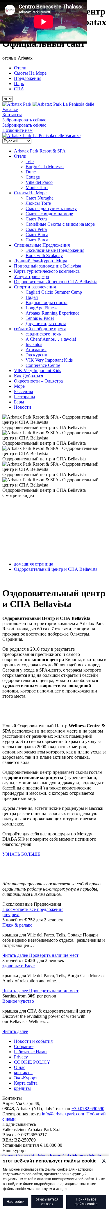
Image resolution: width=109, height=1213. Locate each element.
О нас (19, 1067)
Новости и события (33, 1041)
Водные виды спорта (46, 302)
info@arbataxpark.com (63, 1113)
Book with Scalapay (44, 255)
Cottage (33, 177)
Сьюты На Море (30, 73)
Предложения (27, 78)
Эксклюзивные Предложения (55, 250)
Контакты (12, 114)
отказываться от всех (47, 1201)
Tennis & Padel (40, 318)
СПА (19, 88)
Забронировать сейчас (24, 119)
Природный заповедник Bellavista (47, 265)
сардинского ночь (43, 333)
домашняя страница (33, 563)
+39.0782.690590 (88, 1108)
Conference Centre (43, 365)
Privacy (21, 1056)
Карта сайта (25, 1083)
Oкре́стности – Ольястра (38, 380)
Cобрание (23, 1046)
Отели (20, 67)
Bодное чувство (18, 1001)
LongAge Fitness (41, 307)
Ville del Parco (39, 182)
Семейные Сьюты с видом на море (60, 224)
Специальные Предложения (42, 245)
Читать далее (15, 955)
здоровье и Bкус (18, 965)
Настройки (15, 1202)
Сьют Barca (37, 234)
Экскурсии (36, 354)
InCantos (34, 344)
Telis (30, 161)
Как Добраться (28, 375)
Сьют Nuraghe (39, 197)
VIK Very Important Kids (49, 360)
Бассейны (23, 391)
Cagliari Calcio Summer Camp (54, 292)
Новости (22, 407)
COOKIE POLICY (32, 1062)
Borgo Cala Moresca (45, 166)
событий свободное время (40, 328)
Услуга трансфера (31, 276)
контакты (23, 1072)
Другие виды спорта (46, 323)
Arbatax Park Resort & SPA (40, 150)
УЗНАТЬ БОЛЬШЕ (21, 854)
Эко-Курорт (25, 1077)
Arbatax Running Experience (52, 313)
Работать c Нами (30, 1051)
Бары (19, 401)
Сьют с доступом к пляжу (51, 208)
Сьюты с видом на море (49, 213)
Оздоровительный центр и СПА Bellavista (55, 281)
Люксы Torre (38, 203)
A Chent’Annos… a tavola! (51, 339)
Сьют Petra (36, 218)
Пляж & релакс (17, 925)
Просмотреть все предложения (32, 909)
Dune (31, 171)
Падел (32, 297)
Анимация (36, 349)
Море (19, 386)
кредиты (22, 1088)
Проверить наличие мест (53, 955)
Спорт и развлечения (35, 286)
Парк (19, 83)
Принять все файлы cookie (86, 1201)
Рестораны (24, 396)
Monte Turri (37, 187)
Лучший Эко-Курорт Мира (40, 260)
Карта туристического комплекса (47, 271)
